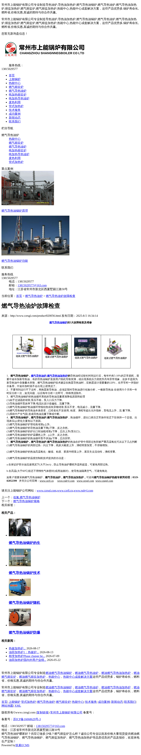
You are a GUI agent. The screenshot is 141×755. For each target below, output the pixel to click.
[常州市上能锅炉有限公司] (43, 58)
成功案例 (15, 113)
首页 (12, 75)
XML (18, 705)
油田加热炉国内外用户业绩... (27, 659)
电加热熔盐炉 (17, 94)
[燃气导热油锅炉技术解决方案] (20, 565)
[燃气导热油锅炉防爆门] (20, 625)
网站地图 (7, 705)
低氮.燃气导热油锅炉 (26, 497)
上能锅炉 (15, 79)
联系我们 (15, 121)
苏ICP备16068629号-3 (27, 719)
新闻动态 (15, 117)
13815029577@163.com (32, 285)
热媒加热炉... (17, 648)
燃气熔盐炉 (16, 86)
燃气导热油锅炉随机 (24, 603)
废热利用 (15, 102)
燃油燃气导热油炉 (86, 672)
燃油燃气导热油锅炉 (59, 672)
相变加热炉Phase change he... (27, 656)
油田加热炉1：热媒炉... (24, 652)
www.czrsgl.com (46, 490)
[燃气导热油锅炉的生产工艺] (20, 535)
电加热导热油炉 (19, 98)
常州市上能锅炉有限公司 (66, 712)
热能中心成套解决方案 (78, 676)
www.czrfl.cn (65, 490)
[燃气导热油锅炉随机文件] (20, 595)
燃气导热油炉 (17, 90)
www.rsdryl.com (83, 490)
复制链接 (42, 712)
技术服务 (15, 109)
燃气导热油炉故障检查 (60, 295)
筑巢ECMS (22, 745)
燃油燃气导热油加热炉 (116, 672)
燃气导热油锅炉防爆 (24, 632)
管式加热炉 (16, 106)
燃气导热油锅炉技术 (24, 573)
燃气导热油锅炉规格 (26, 501)
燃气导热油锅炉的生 (24, 543)
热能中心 (15, 83)
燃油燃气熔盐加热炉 (32, 676)
